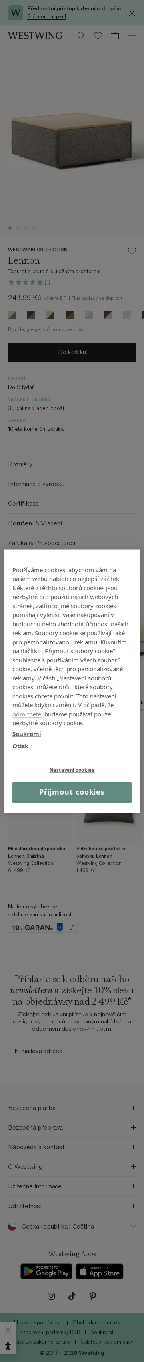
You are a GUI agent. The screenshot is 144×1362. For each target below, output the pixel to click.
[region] (72, 681)
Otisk (20, 746)
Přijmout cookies (72, 792)
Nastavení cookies (72, 770)
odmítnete (26, 714)
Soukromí (26, 734)
